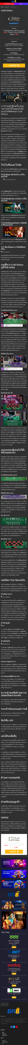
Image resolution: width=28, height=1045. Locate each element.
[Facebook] (11, 1027)
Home (2, 7)
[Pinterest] (16, 1027)
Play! (14, 947)
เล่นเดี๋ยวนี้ (12, 65)
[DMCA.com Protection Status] (4, 1004)
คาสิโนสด (20, 151)
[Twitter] (14, 1027)
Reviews (7, 7)
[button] (3, 1)
